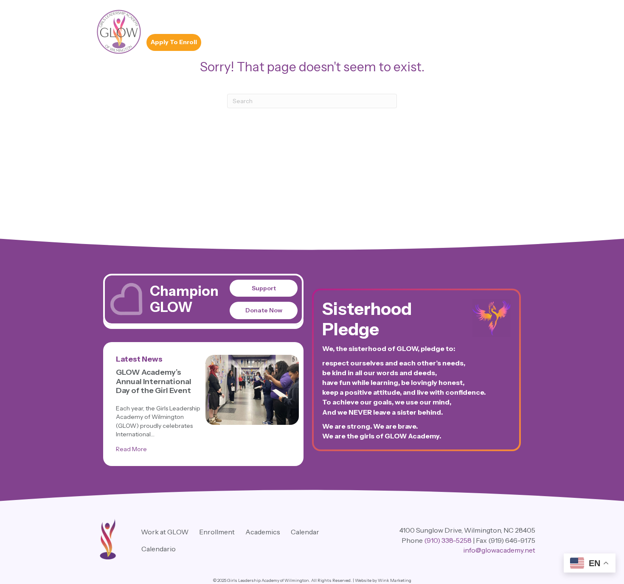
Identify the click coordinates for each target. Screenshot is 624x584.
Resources (336, 21)
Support (264, 288)
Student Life (291, 21)
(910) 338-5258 (448, 540)
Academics (166, 21)
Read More (131, 449)
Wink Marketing (394, 580)
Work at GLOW (444, 21)
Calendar (305, 532)
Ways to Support (387, 21)
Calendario (158, 549)
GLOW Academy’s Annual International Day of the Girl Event (153, 381)
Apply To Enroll (174, 42)
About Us (206, 21)
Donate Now (263, 310)
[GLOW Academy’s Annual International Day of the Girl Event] (252, 390)
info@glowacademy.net (499, 550)
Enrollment (246, 21)
